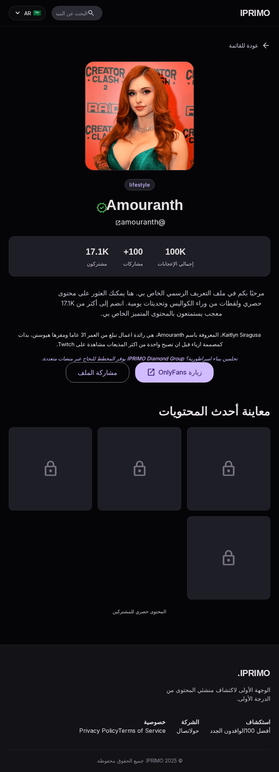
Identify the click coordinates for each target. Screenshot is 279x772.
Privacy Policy (98, 730)
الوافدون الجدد (227, 730)
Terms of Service (142, 730)
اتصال (183, 730)
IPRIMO (255, 13)
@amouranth (140, 222)
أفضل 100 (257, 730)
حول (194, 730)
